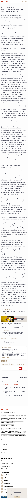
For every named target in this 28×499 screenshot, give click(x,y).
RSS (5, 477)
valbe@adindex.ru (6, 357)
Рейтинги (4, 461)
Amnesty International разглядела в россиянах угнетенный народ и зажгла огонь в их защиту (12, 333)
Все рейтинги (23, 377)
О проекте (4, 444)
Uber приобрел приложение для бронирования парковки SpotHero (20, 325)
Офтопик (12, 5)
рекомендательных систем (13, 494)
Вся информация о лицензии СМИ (8, 422)
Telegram (6, 480)
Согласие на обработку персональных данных (11, 428)
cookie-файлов (17, 492)
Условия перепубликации (6, 413)
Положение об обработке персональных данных (11, 426)
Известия (10, 305)
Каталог (3, 452)
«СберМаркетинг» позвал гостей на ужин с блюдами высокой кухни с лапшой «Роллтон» (7, 325)
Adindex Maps (5, 468)
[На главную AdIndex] (14, 409)
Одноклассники (8, 486)
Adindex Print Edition (7, 463)
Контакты (6, 474)
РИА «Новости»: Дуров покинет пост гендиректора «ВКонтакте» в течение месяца (13, 336)
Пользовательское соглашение (7, 425)
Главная (2, 5)
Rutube (6, 489)
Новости (7, 5)
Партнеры (4, 449)
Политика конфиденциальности (7, 424)
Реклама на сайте (6, 447)
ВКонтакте (7, 483)
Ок (17, 496)
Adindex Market (5, 466)
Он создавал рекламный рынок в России (13, 312)
